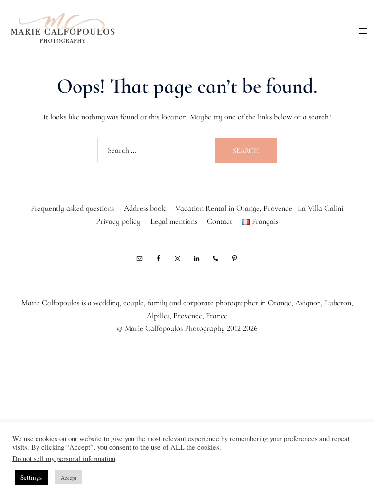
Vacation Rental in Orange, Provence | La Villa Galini (259, 208)
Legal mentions (173, 221)
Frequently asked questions (72, 208)
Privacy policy (118, 221)
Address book (145, 208)
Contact (219, 221)
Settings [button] (31, 477)
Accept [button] (68, 477)
